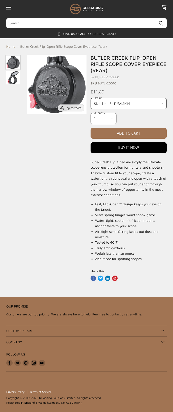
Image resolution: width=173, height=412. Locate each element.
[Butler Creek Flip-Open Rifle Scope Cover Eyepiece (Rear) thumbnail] (13, 62)
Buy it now (128, 147)
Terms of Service (41, 392)
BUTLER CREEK (107, 77)
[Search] (161, 23)
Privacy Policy (15, 392)
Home (10, 46)
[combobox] (80, 23)
